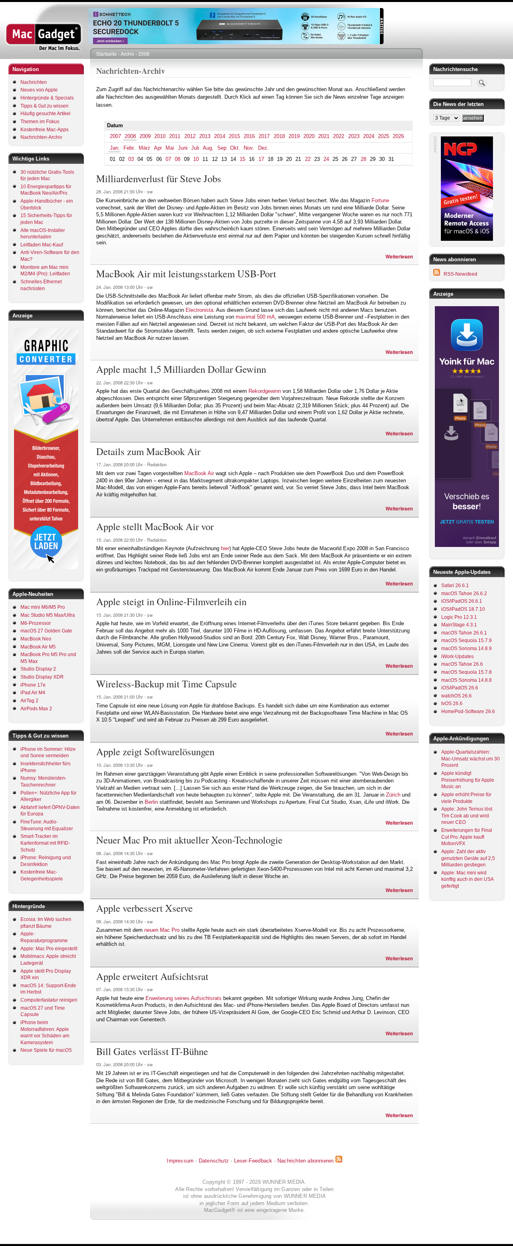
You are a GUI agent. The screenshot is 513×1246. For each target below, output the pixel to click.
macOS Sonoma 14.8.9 (466, 648)
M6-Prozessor (35, 623)
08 (177, 159)
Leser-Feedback (253, 1161)
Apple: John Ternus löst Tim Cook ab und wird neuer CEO (466, 815)
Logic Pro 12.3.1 (459, 617)
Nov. (249, 148)
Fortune (380, 200)
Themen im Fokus (39, 121)
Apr (158, 148)
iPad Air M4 (32, 692)
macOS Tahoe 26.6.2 (464, 593)
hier (225, 548)
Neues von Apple (39, 90)
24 (326, 159)
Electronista (199, 310)
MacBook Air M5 (38, 647)
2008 (143, 53)
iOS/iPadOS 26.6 (459, 688)
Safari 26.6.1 (455, 585)
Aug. (208, 148)
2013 (204, 136)
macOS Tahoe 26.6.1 (464, 633)
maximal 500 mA (255, 317)
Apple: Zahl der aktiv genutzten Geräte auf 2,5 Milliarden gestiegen (468, 858)
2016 (249, 136)
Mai (170, 148)
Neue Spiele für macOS (46, 1050)
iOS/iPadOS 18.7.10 (463, 609)
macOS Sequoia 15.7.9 (466, 640)
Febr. (129, 148)
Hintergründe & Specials (47, 98)
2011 (174, 136)
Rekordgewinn (264, 391)
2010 (160, 136)
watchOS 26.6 (456, 696)
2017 (264, 136)
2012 (190, 136)
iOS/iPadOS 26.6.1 (461, 601)
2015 (234, 136)
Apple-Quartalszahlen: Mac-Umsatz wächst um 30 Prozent (470, 758)
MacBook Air (199, 473)
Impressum (180, 1161)
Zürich (393, 795)
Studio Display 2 (38, 669)
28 (363, 159)
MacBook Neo (35, 639)
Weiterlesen (399, 256)
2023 (354, 136)
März (144, 148)
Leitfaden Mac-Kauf (41, 245)
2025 (383, 136)
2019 (294, 136)
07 (168, 159)
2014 (219, 136)
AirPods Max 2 (36, 708)
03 (131, 159)
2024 (368, 136)
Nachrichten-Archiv (41, 137)
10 (196, 159)
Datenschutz (214, 1161)
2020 (309, 136)
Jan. (115, 148)
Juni (183, 148)
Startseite (106, 53)
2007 (115, 136)
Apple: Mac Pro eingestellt (48, 948)
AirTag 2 (29, 700)
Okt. (235, 148)
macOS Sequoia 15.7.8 (466, 672)
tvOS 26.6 (452, 703)
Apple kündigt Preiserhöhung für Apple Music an (467, 779)
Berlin (151, 802)
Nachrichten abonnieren (305, 1161)
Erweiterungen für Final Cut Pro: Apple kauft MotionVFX (466, 836)
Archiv (127, 53)
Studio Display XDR (42, 677)
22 (308, 159)
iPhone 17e (33, 685)
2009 (145, 136)
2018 (279, 136)
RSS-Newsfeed (460, 274)
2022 (338, 136)
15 (242, 159)
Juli (195, 148)
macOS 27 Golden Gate (46, 631)
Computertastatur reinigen (48, 1000)
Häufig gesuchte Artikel (45, 113)
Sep (221, 148)
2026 (398, 136)
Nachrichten (33, 82)
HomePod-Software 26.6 (468, 711)
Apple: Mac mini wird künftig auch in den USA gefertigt (467, 879)
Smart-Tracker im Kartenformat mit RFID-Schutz (45, 842)
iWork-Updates (457, 656)
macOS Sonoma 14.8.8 (466, 680)
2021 (323, 136)
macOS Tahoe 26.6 (462, 664)
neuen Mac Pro (162, 930)
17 (261, 159)
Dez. (263, 148)
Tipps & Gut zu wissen (44, 106)
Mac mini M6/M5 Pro (42, 607)
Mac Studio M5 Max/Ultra (47, 615)
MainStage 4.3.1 (459, 625)
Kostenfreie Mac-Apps (44, 129)
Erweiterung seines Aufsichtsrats (183, 998)
